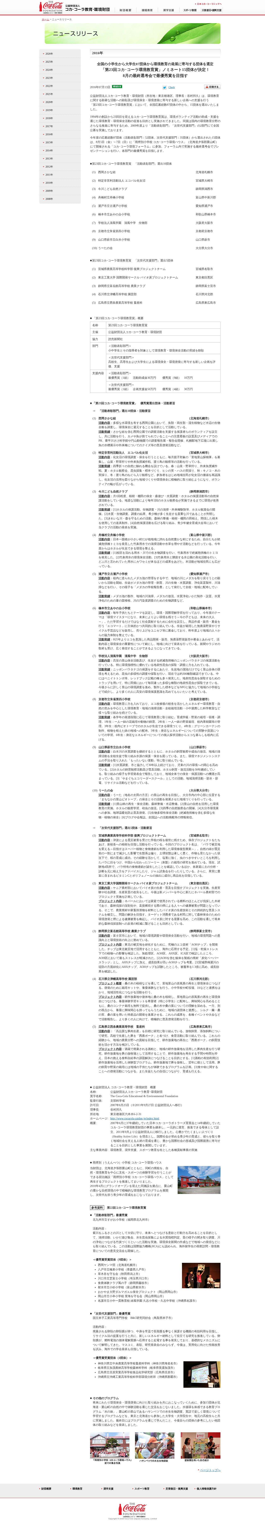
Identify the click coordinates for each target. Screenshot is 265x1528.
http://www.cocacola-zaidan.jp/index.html (134, 1118)
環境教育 (77, 1488)
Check (172, 87)
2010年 (49, 182)
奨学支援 (108, 1488)
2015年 (49, 142)
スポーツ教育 (142, 1488)
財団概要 (46, 1488)
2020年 (49, 102)
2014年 (49, 150)
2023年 (49, 78)
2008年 (49, 199)
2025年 (49, 61)
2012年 (49, 166)
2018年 (49, 118)
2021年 (49, 94)
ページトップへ (210, 1470)
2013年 (49, 158)
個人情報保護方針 (207, 1488)
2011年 (49, 174)
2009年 (49, 190)
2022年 (49, 86)
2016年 (49, 134)
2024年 (49, 69)
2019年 (49, 110)
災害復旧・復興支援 (177, 1488)
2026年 (49, 53)
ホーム (45, 19)
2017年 (49, 126)
